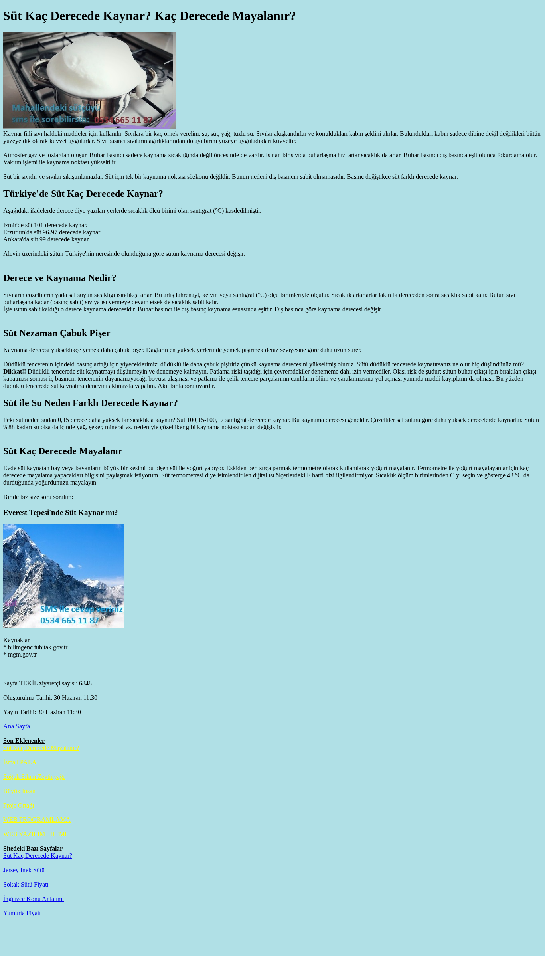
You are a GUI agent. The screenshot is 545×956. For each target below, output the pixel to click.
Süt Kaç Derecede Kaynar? (37, 855)
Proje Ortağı (18, 805)
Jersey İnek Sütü (24, 870)
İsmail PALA (20, 762)
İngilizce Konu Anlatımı (33, 898)
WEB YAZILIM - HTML (36, 834)
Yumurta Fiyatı (22, 913)
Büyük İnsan (19, 791)
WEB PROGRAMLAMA (37, 819)
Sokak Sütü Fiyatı (25, 884)
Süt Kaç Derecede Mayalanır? (41, 747)
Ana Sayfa (16, 726)
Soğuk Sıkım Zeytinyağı (34, 776)
